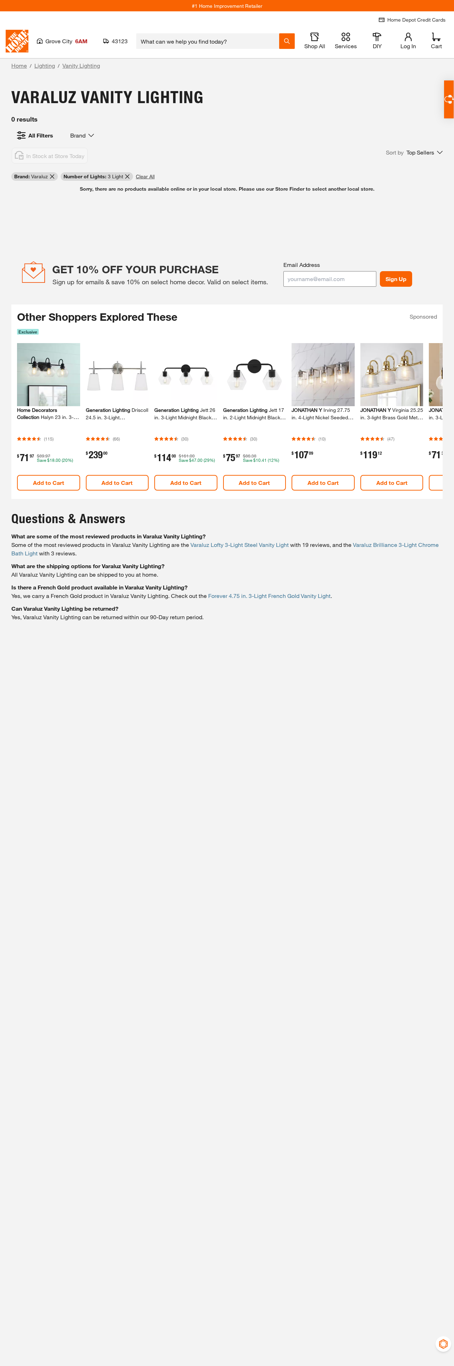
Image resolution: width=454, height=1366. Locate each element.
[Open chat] (449, 99)
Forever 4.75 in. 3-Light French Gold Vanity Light (269, 595)
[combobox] (208, 41)
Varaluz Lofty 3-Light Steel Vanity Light (239, 544)
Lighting (44, 65)
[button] (414, 152)
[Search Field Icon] (287, 41)
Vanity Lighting (81, 65)
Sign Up (396, 278)
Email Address (301, 264)
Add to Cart (48, 482)
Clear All (145, 176)
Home (19, 65)
